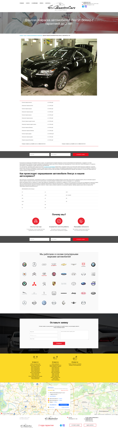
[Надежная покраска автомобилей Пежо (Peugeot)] (44, 284)
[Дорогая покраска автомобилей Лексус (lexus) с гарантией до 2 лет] (34, 293)
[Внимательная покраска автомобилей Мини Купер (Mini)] (74, 303)
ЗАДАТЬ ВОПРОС (90, 425)
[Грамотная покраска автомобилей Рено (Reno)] (64, 303)
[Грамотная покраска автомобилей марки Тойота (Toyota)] (74, 284)
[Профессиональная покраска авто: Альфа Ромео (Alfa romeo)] (24, 264)
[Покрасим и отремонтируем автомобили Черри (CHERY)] (54, 264)
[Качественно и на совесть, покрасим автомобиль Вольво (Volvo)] (93, 284)
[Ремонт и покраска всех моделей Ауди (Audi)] (44, 264)
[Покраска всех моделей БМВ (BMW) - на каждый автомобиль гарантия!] (93, 264)
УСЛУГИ (27, 3)
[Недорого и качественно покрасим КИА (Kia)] (83, 293)
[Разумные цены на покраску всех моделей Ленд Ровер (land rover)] (93, 293)
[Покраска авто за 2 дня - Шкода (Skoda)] (24, 284)
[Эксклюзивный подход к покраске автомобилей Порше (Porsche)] (54, 284)
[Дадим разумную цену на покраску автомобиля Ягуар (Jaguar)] (24, 293)
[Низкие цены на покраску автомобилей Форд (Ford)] (64, 274)
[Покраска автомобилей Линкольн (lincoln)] (44, 293)
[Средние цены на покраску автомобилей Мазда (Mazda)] (83, 303)
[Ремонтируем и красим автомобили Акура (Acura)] (34, 264)
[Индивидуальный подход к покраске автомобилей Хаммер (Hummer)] (64, 293)
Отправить (59, 343)
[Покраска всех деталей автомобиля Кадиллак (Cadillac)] (24, 274)
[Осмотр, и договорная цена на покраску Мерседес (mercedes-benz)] (24, 303)
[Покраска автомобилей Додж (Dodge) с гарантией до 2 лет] (83, 264)
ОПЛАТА (41, 3)
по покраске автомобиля (49, 166)
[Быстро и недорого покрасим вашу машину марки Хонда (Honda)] (54, 293)
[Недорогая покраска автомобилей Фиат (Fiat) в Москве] (54, 274)
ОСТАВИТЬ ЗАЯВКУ (76, 425)
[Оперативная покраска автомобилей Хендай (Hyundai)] (74, 274)
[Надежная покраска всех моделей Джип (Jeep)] (74, 293)
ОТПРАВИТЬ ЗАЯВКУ (80, 154)
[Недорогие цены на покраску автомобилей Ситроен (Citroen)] (34, 274)
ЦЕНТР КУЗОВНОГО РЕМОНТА (27, 427)
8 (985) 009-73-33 (86, 2)
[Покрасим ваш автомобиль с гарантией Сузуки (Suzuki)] (93, 274)
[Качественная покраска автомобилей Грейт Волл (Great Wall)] (44, 274)
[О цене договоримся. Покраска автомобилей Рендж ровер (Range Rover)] (64, 284)
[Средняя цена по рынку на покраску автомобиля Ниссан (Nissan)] (34, 303)
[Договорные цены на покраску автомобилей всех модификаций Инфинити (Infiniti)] (83, 274)
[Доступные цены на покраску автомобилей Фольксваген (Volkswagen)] (44, 303)
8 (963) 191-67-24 (86, 3)
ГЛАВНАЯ (22, 3)
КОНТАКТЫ (47, 3)
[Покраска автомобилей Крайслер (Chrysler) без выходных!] (74, 264)
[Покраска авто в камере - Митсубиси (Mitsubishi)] (34, 284)
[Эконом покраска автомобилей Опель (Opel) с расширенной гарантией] (54, 303)
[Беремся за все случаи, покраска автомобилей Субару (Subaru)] (83, 284)
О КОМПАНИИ (35, 3)
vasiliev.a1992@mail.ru (93, 417)
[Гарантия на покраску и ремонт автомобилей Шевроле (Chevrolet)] (64, 264)
